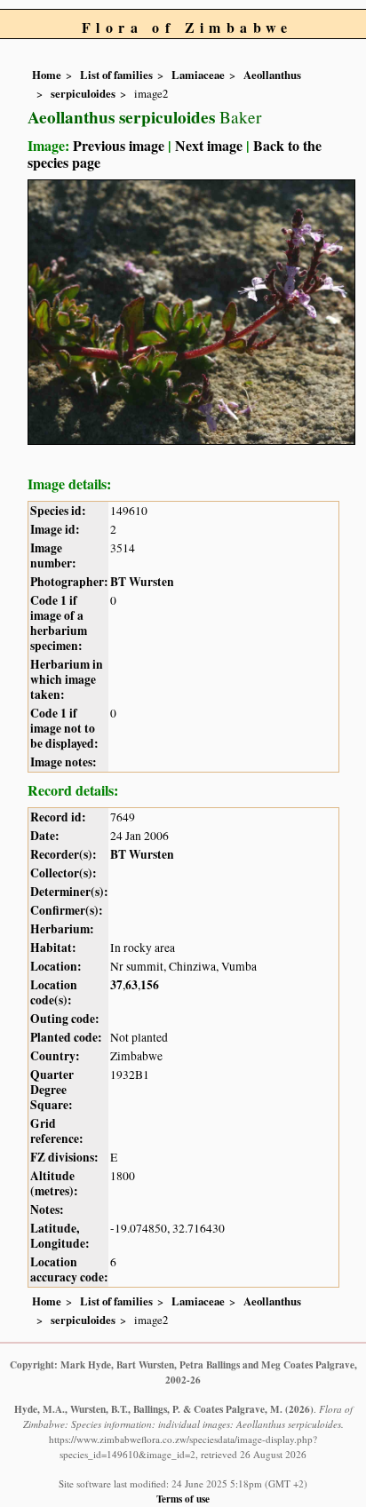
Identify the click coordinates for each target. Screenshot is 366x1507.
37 (116, 985)
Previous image (118, 145)
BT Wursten (142, 582)
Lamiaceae (198, 75)
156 (149, 985)
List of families (116, 75)
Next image (209, 145)
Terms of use (183, 1498)
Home (46, 75)
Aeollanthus (272, 75)
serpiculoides (83, 93)
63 (131, 985)
